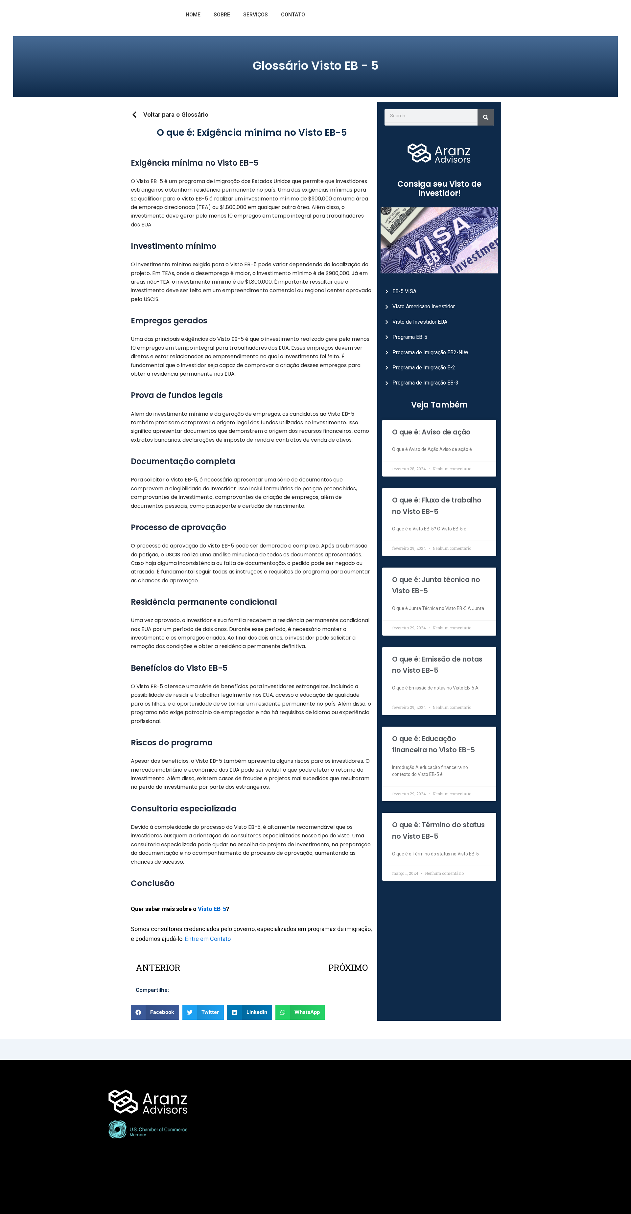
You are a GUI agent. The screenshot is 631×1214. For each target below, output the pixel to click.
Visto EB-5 (212, 908)
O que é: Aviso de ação (431, 432)
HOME (193, 15)
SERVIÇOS (255, 15)
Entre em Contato (208, 938)
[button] (155, 1012)
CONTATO (293, 15)
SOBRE (222, 15)
